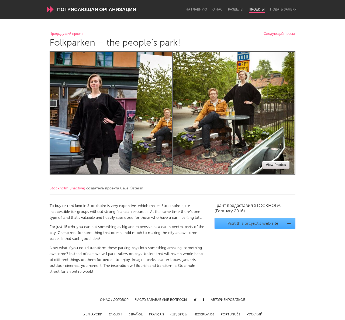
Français (156, 314)
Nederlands (204, 314)
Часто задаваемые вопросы (161, 300)
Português (230, 314)
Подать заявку (283, 9)
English (115, 314)
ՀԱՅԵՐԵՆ (178, 314)
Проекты (257, 9)
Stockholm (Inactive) (67, 188)
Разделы (235, 9)
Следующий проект (279, 34)
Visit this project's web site (259, 223)
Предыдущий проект (66, 34)
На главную (196, 9)
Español (136, 314)
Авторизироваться (228, 300)
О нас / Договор (114, 300)
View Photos (276, 165)
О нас (217, 9)
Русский (255, 314)
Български (92, 314)
